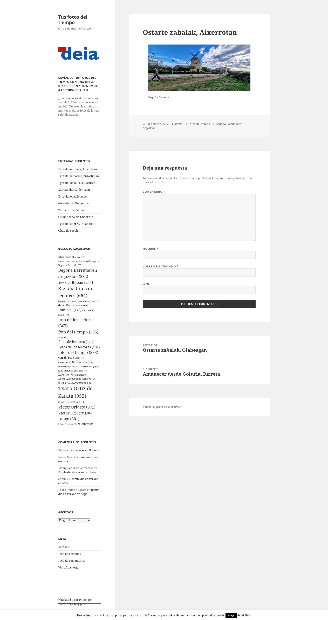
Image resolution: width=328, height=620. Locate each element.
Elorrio (88, 310)
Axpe (96, 261)
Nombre (150, 249)
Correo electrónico (161, 266)
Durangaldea (79, 305)
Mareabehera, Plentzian (74, 190)
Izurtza (63, 366)
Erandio (63, 315)
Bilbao (82, 282)
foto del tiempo (78, 332)
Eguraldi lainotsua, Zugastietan (78, 176)
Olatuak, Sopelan (69, 230)
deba (95, 301)
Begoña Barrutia (70, 265)
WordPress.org (68, 567)
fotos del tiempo (78, 352)
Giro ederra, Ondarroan (74, 203)
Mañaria (81, 374)
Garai (66, 358)
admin (178, 124)
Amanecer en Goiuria (85, 450)
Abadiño (66, 257)
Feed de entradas (69, 554)
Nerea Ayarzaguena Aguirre (77, 378)
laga (83, 370)
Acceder (63, 547)
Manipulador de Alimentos (75, 468)
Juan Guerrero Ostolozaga (84, 366)
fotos (63, 337)
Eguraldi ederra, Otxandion (76, 224)
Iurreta (85, 362)
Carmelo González (79, 301)
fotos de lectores (76, 341)
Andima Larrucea (68, 261)
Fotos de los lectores (79, 347)
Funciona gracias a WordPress (162, 407)
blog (62, 301)
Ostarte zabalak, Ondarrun (75, 217)
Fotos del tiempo (199, 124)
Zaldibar (86, 424)
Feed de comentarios (71, 561)
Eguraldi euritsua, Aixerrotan (77, 169)
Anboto (79, 257)
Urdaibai (64, 402)
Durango (69, 310)
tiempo (85, 382)
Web (146, 284)
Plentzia (72, 383)
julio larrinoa (68, 370)
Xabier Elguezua (67, 424)
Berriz (64, 283)
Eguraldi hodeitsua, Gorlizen (76, 183)
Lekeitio (66, 374)
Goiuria (67, 362)
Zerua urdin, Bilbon (71, 210)
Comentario (154, 192)
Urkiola (78, 402)
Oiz (62, 383)
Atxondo (85, 261)
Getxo (79, 357)
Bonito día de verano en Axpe (77, 472)
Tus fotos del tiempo (72, 19)
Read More (244, 615)
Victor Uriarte (76, 407)
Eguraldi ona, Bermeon (73, 196)
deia (64, 305)
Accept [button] (231, 615)
